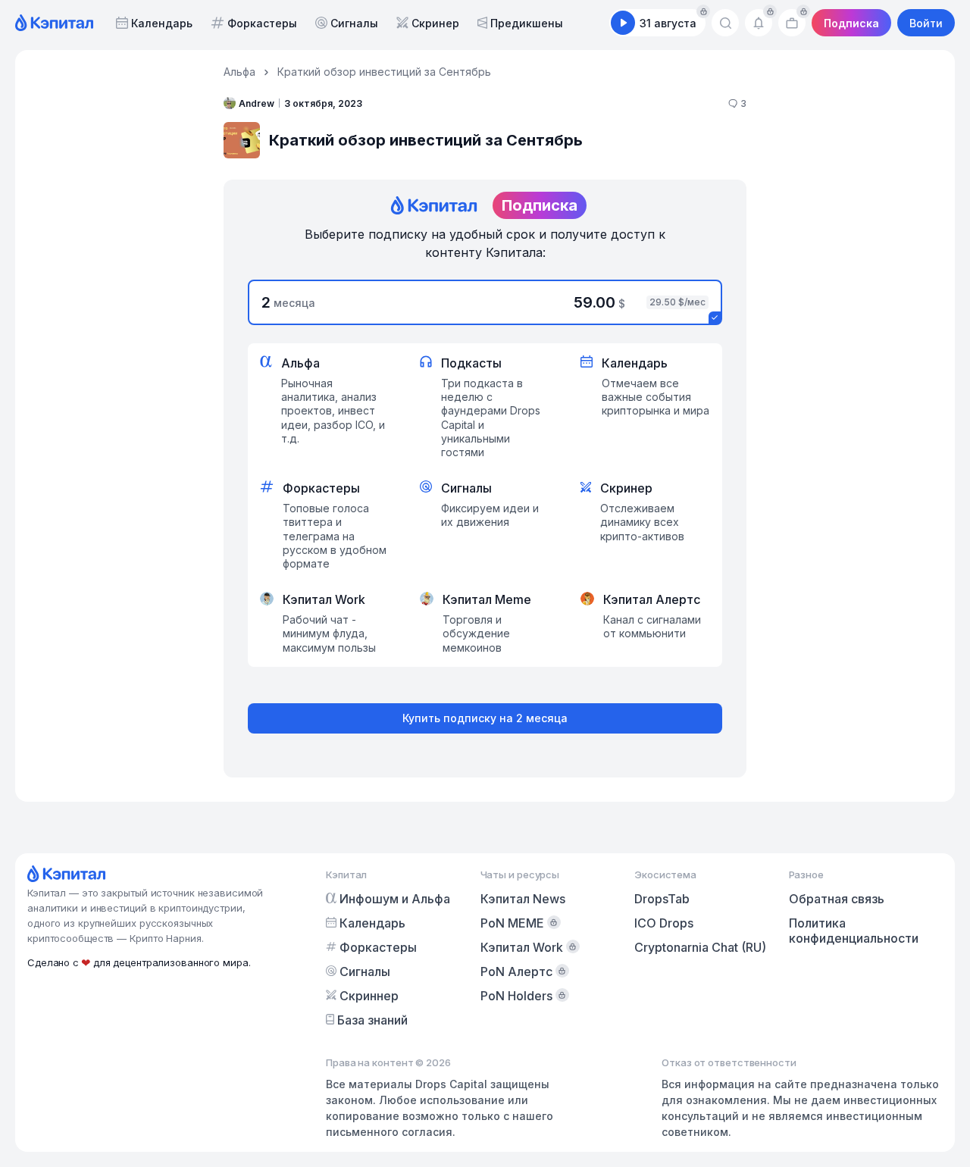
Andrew (256, 103)
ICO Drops (663, 923)
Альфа (239, 71)
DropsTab (662, 898)
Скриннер (369, 995)
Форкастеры (262, 23)
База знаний (372, 1020)
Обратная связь (836, 898)
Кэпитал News (522, 898)
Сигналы (354, 23)
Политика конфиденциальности (853, 930)
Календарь (161, 23)
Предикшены (526, 23)
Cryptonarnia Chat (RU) (700, 947)
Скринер (435, 23)
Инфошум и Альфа (395, 898)
